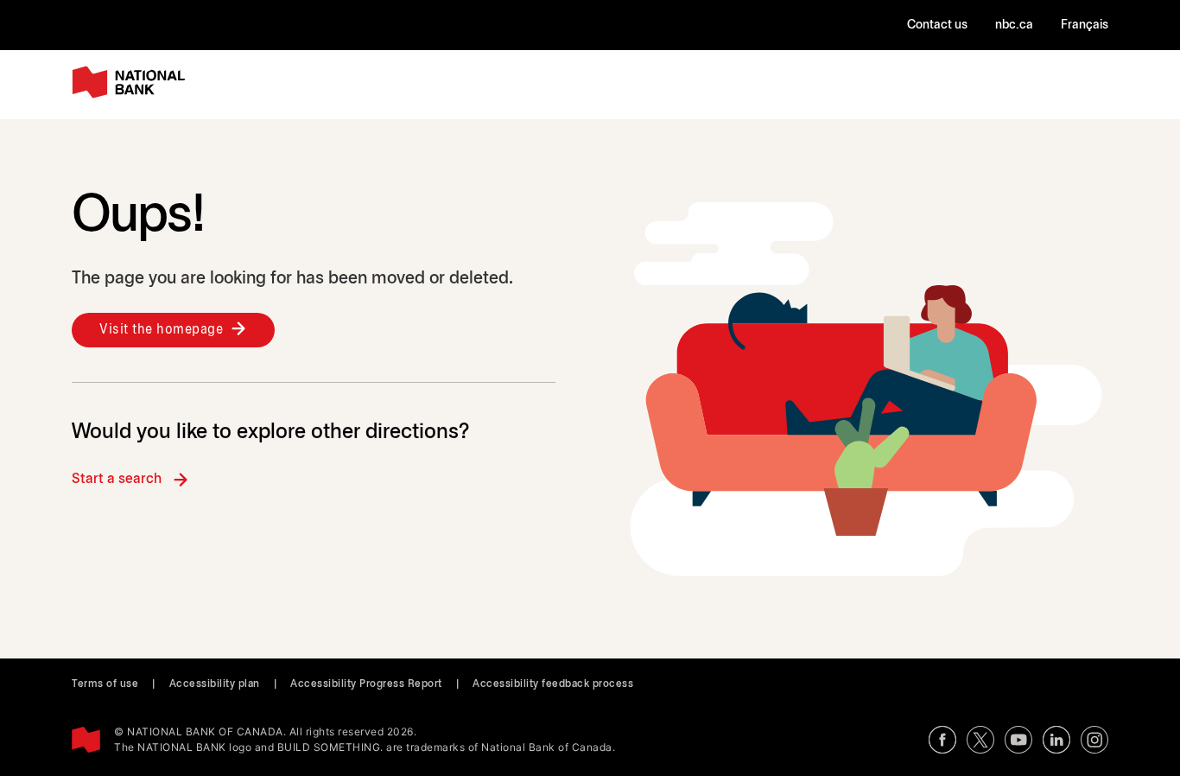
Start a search (117, 479)
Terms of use (105, 684)
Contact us (937, 25)
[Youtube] (1018, 740)
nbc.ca (1014, 25)
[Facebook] (942, 740)
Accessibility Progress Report (366, 684)
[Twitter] (980, 740)
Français (1084, 25)
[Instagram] (1094, 740)
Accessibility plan (214, 684)
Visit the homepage (161, 329)
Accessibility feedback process (553, 684)
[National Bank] (132, 82)
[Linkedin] (1056, 740)
